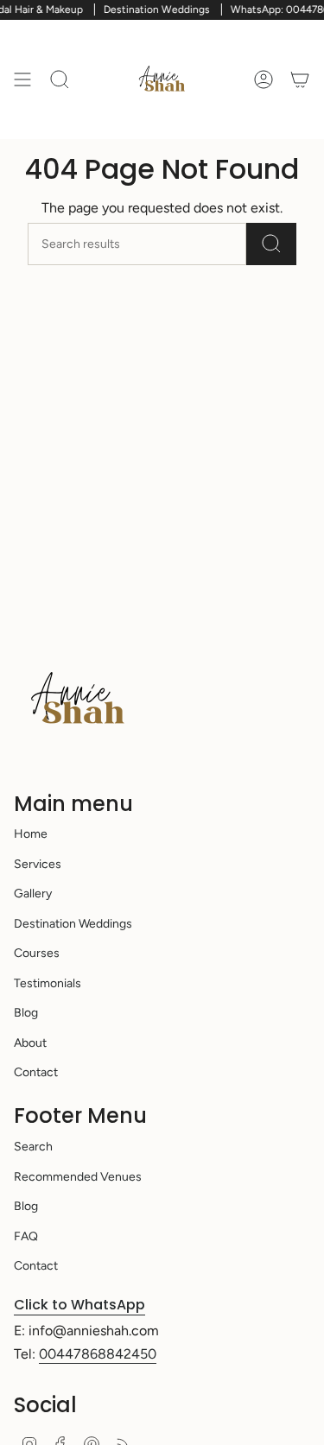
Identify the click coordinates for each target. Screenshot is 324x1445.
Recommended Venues (78, 1176)
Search (33, 1146)
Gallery (33, 893)
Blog (26, 1012)
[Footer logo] (78, 699)
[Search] (271, 244)
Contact (36, 1072)
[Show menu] (22, 79)
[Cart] (300, 79)
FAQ (26, 1236)
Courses (37, 953)
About (30, 1043)
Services (37, 864)
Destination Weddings (73, 923)
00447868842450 (97, 1354)
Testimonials (47, 983)
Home (31, 834)
